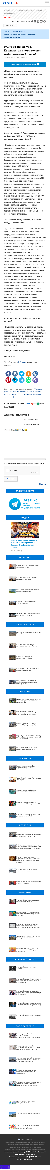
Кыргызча (8, 17)
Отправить (11, 479)
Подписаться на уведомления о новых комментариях (25, 463)
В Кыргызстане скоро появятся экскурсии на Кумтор (26, 870)
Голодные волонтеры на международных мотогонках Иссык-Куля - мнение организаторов (28, 712)
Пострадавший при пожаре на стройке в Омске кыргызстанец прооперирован (26, 682)
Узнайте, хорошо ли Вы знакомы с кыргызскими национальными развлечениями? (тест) (27, 1127)
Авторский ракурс (17, 10)
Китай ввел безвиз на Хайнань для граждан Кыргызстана (27, 590)
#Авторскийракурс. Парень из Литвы (28, 1015)
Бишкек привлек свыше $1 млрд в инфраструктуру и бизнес (27, 766)
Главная (7, 31)
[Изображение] (17, 430)
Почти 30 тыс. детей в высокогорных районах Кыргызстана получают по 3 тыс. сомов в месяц (28, 736)
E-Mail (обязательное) (31, 425)
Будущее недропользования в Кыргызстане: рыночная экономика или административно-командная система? (28, 859)
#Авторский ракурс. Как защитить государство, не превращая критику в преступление (28, 992)
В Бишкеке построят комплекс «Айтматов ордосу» (26, 602)
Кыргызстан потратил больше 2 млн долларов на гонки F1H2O (28, 815)
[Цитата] (20, 430)
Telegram (45, 21)
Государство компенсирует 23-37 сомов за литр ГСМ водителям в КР (28, 803)
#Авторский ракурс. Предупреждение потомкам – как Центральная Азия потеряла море (28, 980)
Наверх (42, 484)
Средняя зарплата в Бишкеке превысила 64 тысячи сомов (26, 791)
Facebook (35, 21)
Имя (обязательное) (31, 419)
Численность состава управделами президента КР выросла (28, 614)
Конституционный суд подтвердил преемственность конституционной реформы (28, 913)
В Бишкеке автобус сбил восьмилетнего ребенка (24, 657)
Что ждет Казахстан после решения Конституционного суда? (28, 901)
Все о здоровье (9, 14)
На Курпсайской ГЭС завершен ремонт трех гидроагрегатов (26, 748)
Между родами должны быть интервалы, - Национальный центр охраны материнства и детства (28, 1047)
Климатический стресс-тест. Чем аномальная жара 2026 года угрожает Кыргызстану (29, 950)
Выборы (7, 10)
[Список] (23, 430)
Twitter (31, 21)
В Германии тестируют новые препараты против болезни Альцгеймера (26, 1071)
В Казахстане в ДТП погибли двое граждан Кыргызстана (27, 669)
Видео (26, 10)
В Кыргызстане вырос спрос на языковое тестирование (26, 578)
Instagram (41, 21)
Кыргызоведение (36, 10)
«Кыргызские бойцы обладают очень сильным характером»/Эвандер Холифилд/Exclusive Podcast (24, 543)
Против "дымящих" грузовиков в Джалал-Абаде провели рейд (26, 724)
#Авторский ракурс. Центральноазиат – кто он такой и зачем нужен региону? (29, 1004)
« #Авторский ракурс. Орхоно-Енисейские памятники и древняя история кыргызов (23, 391)
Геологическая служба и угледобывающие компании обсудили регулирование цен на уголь (28, 834)
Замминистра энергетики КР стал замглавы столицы (27, 566)
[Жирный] (5, 430)
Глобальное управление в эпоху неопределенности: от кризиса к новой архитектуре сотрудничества (28, 925)
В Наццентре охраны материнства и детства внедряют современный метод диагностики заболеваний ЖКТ (28, 1083)
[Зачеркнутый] (14, 430)
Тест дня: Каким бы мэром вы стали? (28, 1113)
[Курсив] (8, 430)
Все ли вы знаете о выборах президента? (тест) (25, 1102)
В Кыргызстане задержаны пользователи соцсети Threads (26, 645)
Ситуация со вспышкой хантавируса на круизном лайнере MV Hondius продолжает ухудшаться (28, 1059)
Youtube (38, 21)
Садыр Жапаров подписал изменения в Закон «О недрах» (29, 882)
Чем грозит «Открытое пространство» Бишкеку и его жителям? (29, 937)
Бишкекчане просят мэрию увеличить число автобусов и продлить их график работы (28, 700)
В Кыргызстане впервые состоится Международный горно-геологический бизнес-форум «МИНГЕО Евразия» (29, 846)
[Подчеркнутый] (11, 430)
